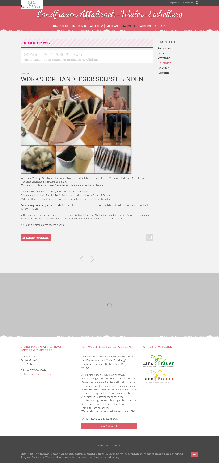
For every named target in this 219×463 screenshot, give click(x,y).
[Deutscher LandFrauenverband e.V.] (158, 376)
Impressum (174, 2)
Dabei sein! (96, 26)
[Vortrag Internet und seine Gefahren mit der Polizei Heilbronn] (92, 260)
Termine (25, 72)
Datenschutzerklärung (106, 457)
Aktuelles (78, 26)
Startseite (60, 26)
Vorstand (112, 26)
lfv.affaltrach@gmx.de (39, 373)
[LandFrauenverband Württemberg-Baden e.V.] (158, 360)
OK (195, 454)
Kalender (129, 26)
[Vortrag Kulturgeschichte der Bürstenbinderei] (81, 260)
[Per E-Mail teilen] (149, 237)
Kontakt (160, 26)
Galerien (145, 26)
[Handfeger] (76, 129)
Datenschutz (187, 2)
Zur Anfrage (108, 425)
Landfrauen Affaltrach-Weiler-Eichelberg (109, 14)
